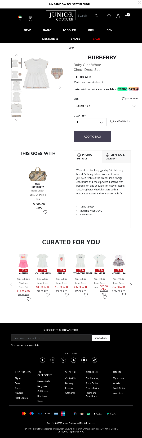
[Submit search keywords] (96, 16)
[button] (26, 87)
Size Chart (132, 98)
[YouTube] (84, 360)
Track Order (119, 388)
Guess (18, 388)
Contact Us (70, 378)
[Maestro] (31, 413)
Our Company (93, 378)
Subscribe (101, 337)
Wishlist (117, 383)
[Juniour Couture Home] (61, 15)
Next (130, 284)
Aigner (18, 378)
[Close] (139, 2)
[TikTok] (94, 360)
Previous (11, 284)
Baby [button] (47, 30)
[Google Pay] (75, 413)
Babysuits (42, 386)
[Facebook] (42, 360)
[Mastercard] (24, 413)
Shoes (40, 401)
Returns (69, 388)
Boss (17, 383)
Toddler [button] (69, 30)
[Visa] (39, 413)
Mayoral (19, 392)
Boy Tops (42, 396)
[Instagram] (63, 360)
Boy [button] (109, 30)
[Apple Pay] (47, 413)
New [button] (27, 30)
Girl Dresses (43, 391)
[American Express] (56, 413)
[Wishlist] (45, 212)
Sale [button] (96, 38)
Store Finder (92, 383)
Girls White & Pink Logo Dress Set (23, 283)
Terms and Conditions (91, 394)
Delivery (69, 383)
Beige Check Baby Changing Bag (37, 194)
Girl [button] (91, 30)
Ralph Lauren (21, 397)
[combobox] (88, 16)
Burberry (102, 57)
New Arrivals (43, 381)
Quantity (80, 115)
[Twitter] (52, 360)
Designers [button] (50, 38)
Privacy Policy (92, 388)
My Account (119, 378)
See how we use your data (25, 345)
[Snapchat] (73, 360)
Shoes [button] (76, 38)
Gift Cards (70, 392)
